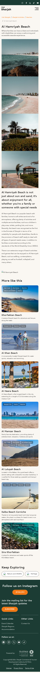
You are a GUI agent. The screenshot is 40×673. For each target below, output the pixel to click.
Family (20, 290)
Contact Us (25, 623)
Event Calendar (8, 623)
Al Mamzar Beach (11, 431)
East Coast (7, 288)
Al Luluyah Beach (27, 442)
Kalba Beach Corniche (14, 512)
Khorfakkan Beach (12, 315)
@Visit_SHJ (20, 592)
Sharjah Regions (8, 626)
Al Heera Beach (10, 391)
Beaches (29, 17)
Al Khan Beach (10, 353)
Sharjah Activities (18, 17)
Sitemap (9, 668)
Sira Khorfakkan (10, 552)
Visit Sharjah (6, 17)
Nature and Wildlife (9, 290)
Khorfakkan (16, 288)
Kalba (14, 485)
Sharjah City (7, 326)
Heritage (34, 574)
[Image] (20, 298)
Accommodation (8, 629)
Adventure (7, 528)
